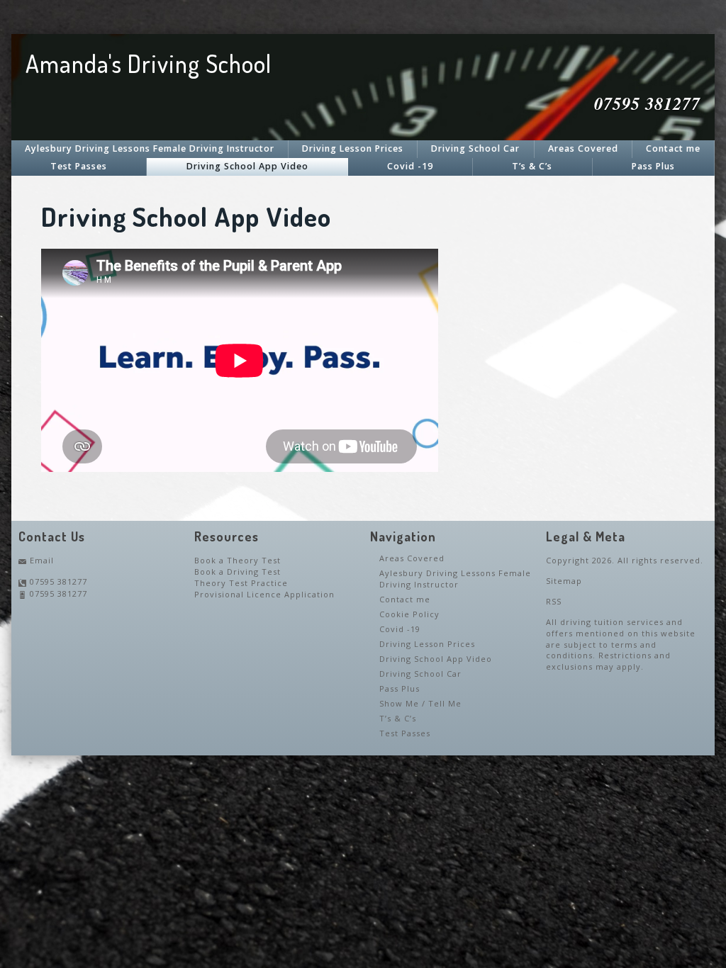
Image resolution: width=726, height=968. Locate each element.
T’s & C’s (532, 166)
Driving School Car (475, 148)
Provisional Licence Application (264, 594)
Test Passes (78, 166)
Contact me (673, 148)
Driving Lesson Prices (352, 148)
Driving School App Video (247, 166)
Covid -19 (410, 166)
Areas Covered (583, 148)
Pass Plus (653, 166)
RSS (554, 601)
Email (42, 560)
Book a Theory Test (237, 560)
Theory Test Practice (241, 583)
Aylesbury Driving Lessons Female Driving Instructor (149, 148)
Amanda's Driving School (149, 63)
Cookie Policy (409, 614)
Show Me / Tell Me (420, 703)
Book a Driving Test (237, 571)
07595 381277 (58, 581)
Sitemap (564, 580)
